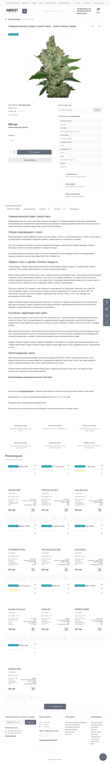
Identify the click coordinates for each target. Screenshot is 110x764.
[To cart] (33, 510)
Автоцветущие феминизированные (76, 722)
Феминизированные (14, 19)
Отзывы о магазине (97, 722)
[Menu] (24, 11)
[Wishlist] (35, 469)
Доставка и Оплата (13, 3)
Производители (64, 3)
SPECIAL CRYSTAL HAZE (51, 549)
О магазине (94, 727)
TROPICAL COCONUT (50, 490)
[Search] (41, 11)
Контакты (25, 3)
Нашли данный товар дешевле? (18, 127)
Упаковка (11, 135)
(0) (15, 111)
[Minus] (14, 153)
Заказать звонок (82, 13)
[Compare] (35, 473)
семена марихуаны (27, 391)
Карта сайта (95, 734)
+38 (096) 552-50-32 (84, 9)
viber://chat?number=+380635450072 (47, 735)
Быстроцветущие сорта (72, 727)
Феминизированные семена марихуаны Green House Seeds (30, 377)
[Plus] (14, 151)
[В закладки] (92, 26)
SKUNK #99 (46, 609)
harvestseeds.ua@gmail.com (48, 740)
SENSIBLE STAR (14, 669)
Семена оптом (51, 3)
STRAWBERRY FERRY (16, 549)
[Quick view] (35, 465)
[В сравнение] (99, 26)
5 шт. (11, 140)
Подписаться (31, 722)
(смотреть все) (75, 116)
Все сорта (68, 734)
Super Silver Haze (81, 490)
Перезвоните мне (10, 736)
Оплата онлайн (70, 184)
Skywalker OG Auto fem (16, 609)
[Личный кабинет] (106, 322)
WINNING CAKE (14, 490)
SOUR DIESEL (80, 549)
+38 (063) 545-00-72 (84, 11)
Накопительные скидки (73, 194)
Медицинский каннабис (72, 725)
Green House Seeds (25, 105)
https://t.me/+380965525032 (41, 735)
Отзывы (34, 3)
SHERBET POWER (82, 609)
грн (87, 3)
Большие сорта (70, 732)
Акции (41, 3)
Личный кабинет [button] (99, 3)
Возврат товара (96, 732)
